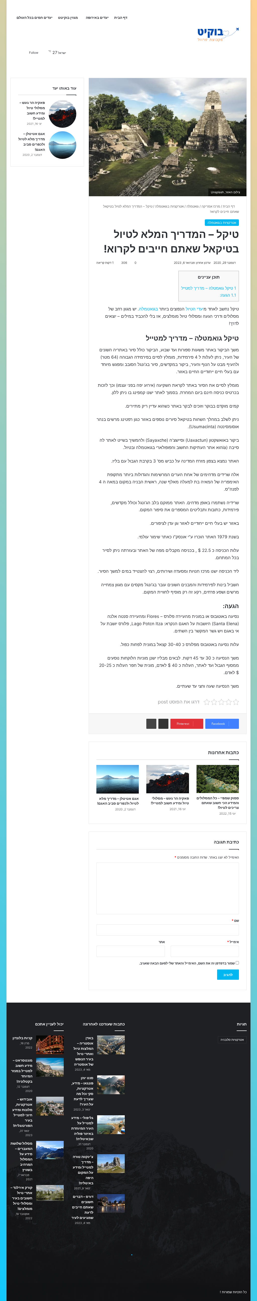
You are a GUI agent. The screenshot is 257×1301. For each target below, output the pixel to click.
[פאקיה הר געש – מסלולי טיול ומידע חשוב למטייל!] (167, 779)
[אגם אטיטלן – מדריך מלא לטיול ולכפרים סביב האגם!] (117, 779)
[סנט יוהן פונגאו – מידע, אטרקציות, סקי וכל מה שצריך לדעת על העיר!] (111, 1084)
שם (235, 921)
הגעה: (228, 295)
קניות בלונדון (22, 1038)
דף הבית (121, 17)
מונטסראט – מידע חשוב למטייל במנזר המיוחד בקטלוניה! (21, 1070)
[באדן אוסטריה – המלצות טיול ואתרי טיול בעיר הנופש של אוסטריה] (111, 1044)
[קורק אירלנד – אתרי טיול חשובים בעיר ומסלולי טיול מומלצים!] (50, 1193)
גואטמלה (192, 206)
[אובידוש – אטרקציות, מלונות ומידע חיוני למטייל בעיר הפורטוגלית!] (50, 1106)
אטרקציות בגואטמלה (169, 206)
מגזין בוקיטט (68, 17)
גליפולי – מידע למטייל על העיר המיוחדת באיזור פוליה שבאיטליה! (82, 1128)
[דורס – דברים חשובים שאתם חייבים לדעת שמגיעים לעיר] (111, 1203)
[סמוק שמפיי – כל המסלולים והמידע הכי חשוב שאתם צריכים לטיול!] (218, 779)
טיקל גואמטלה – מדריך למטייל (208, 288)
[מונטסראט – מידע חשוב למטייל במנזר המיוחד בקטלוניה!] (50, 1067)
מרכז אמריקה (211, 206)
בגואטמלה (148, 308)
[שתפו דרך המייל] (163, 724)
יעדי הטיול (195, 308)
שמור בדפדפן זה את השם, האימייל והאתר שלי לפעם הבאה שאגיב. (187, 963)
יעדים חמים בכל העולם (34, 17)
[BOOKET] (209, 35)
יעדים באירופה (97, 17)
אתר (162, 942)
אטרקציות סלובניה (232, 1040)
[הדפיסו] (151, 724)
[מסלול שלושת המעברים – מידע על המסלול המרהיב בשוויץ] (50, 1150)
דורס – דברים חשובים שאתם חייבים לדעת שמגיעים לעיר (82, 1207)
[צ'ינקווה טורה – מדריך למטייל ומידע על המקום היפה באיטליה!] (111, 1163)
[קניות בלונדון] (50, 1044)
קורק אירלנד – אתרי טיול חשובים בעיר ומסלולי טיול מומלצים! (21, 1198)
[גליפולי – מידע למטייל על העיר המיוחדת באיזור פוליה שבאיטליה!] (111, 1124)
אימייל (233, 942)
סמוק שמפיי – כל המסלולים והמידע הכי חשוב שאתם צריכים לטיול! (218, 803)
